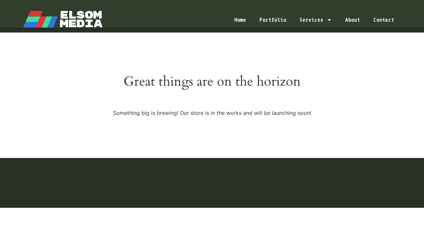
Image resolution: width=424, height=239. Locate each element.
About (352, 20)
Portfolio (272, 20)
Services (311, 20)
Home (240, 20)
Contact (383, 20)
